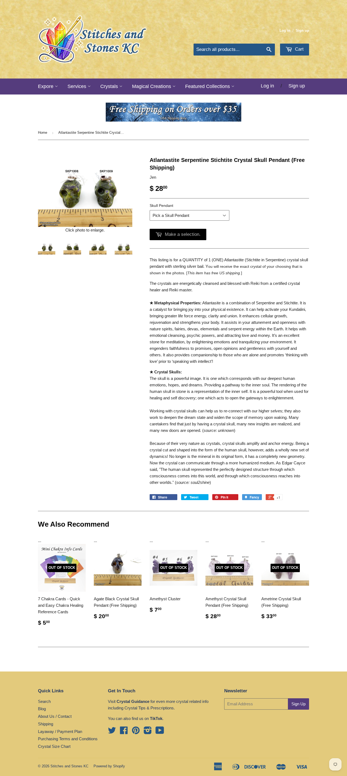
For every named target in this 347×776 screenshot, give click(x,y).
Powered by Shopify (109, 766)
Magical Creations (152, 86)
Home (42, 133)
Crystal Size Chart (54, 746)
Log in (284, 30)
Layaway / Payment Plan (60, 731)
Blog (42, 708)
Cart (299, 49)
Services (78, 86)
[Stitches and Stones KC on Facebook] (124, 732)
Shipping (45, 724)
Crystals (109, 86)
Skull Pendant (161, 205)
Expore (46, 86)
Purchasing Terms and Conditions (68, 738)
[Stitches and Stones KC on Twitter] (112, 732)
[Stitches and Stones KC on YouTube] (160, 732)
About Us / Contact (55, 716)
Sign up (302, 30)
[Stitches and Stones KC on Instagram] (148, 732)
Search (44, 701)
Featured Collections (208, 86)
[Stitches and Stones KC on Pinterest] (136, 732)
